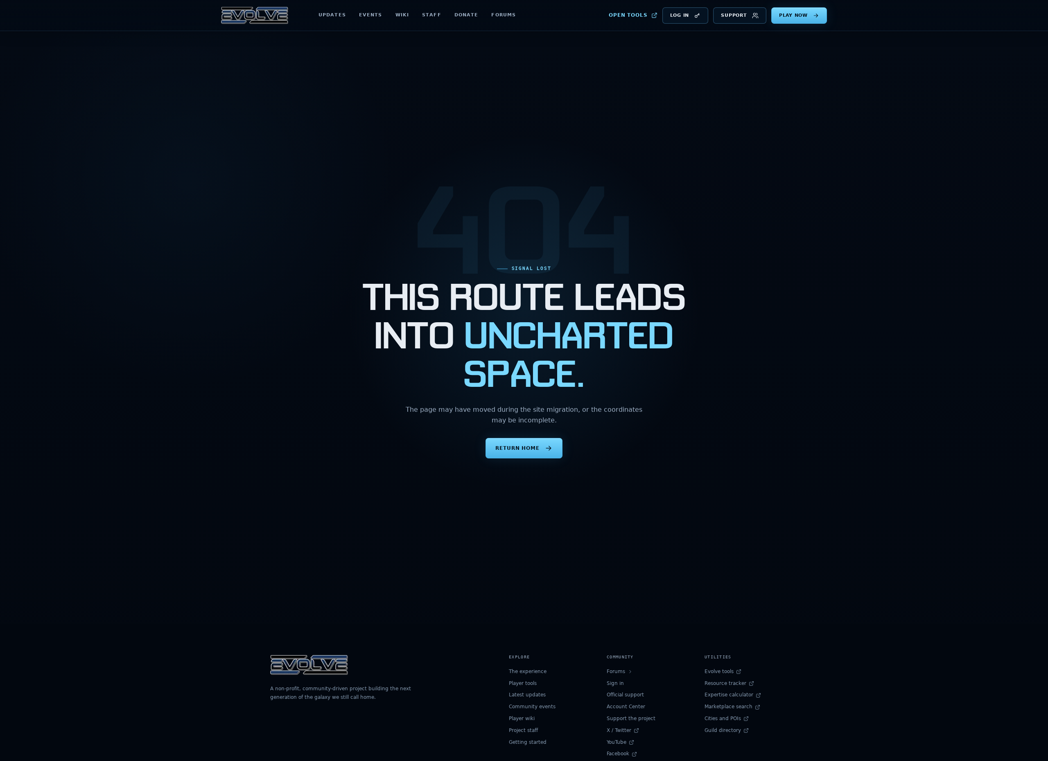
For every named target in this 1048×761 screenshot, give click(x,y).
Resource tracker (725, 683)
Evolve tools (719, 671)
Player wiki (522, 718)
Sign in (615, 683)
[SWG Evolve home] (254, 15)
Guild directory (723, 730)
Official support (625, 695)
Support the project (631, 718)
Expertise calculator (729, 695)
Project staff (523, 730)
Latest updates (527, 695)
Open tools (628, 15)
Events (370, 15)
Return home (517, 448)
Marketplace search (728, 706)
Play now (793, 15)
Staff (431, 15)
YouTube (616, 742)
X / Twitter (619, 730)
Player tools (523, 683)
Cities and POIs (723, 718)
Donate (466, 15)
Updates (332, 15)
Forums (503, 15)
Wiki (402, 15)
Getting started (528, 742)
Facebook (618, 754)
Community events (532, 706)
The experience (528, 671)
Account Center (626, 706)
